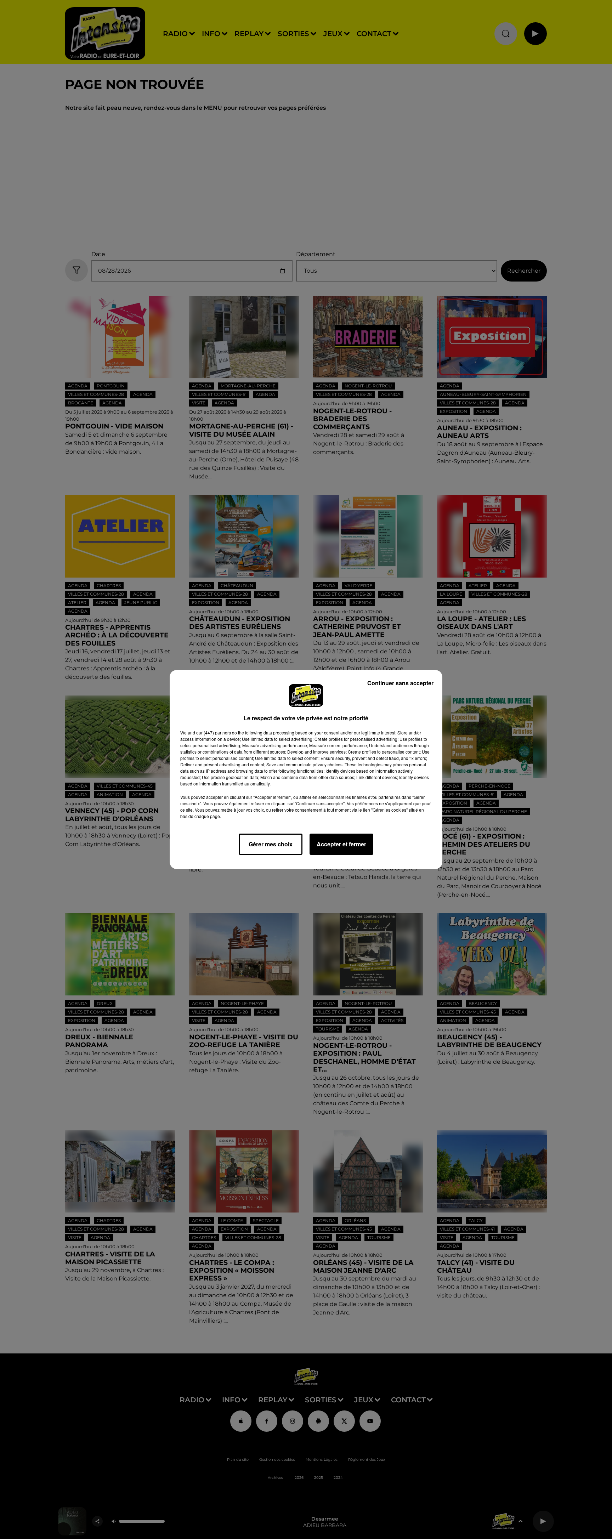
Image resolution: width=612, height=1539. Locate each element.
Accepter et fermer (341, 844)
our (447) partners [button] (213, 732)
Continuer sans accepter (400, 683)
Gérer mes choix (271, 844)
